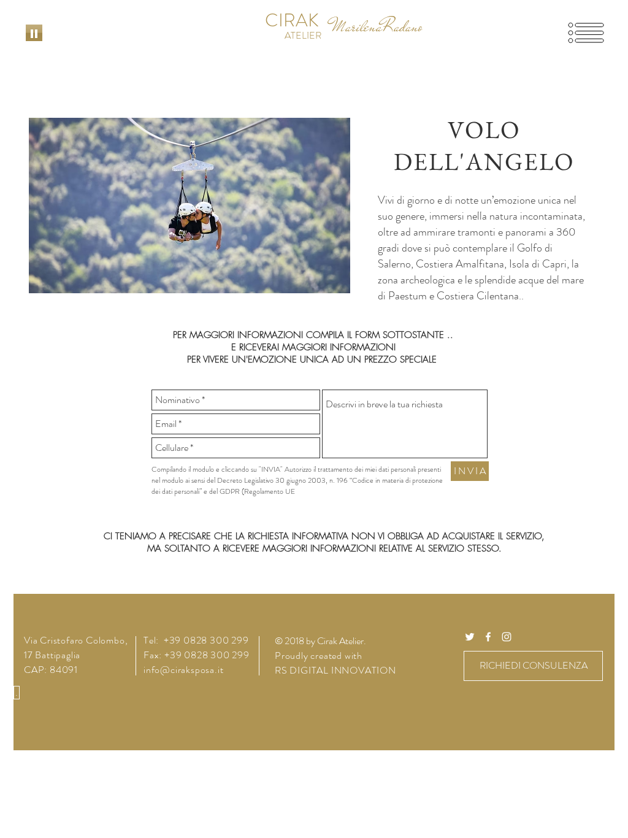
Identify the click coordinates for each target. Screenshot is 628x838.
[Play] (34, 33)
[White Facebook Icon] (488, 637)
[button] (586, 33)
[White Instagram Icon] (506, 637)
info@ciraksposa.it (183, 670)
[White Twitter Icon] (470, 637)
